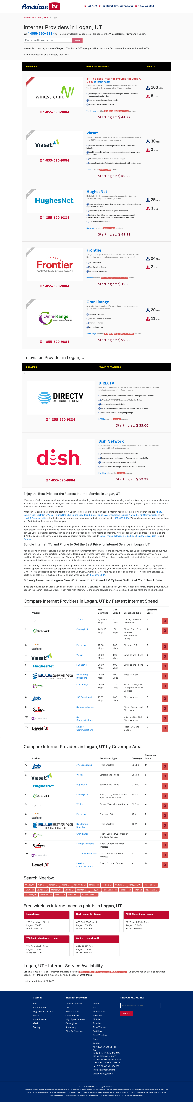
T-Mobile (97, 1015)
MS (110, 1056)
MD (118, 1053)
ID (97, 1053)
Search (77, 40)
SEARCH (126, 1013)
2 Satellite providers (118, 972)
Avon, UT (42, 885)
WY (117, 1065)
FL (115, 1046)
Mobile (96, 1019)
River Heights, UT (89, 894)
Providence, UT (151, 890)
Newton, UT (82, 890)
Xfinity (159, 511)
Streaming (71, 1027)
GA (94, 1050)
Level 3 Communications (36, 518)
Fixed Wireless (100, 1035)
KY (107, 1053)
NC (94, 1059)
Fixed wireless (143, 536)
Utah (46, 17)
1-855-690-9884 (146, 6)
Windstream (102, 81)
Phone (110, 536)
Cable (102, 536)
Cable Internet (73, 1015)
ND (98, 1059)
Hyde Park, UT (150, 885)
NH (105, 1059)
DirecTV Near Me (74, 1031)
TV (94, 1007)
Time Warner (99, 1027)
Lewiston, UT (42, 890)
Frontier (94, 250)
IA (94, 1053)
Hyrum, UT (29, 890)
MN (102, 1056)
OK (98, 1062)
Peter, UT (138, 890)
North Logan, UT (110, 890)
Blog (35, 1003)
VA (98, 1065)
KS (105, 1053)
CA (104, 1046)
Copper (27, 539)
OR (101, 1062)
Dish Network (111, 441)
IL (99, 1053)
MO (106, 1056)
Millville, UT (69, 890)
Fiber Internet (72, 1011)
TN (115, 1062)
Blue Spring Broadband (78, 515)
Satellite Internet (74, 1003)
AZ (100, 1046)
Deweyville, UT (80, 885)
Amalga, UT (30, 885)
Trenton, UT (60, 894)
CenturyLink (30, 515)
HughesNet (97, 191)
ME (94, 1056)
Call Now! (92, 6)
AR (97, 1046)
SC (108, 1062)
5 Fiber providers (86, 972)
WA (105, 1065)
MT (114, 1056)
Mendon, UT (56, 890)
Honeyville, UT (135, 885)
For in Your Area (117, 6)
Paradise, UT (125, 890)
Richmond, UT (31, 894)
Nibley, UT (95, 890)
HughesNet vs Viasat (43, 1011)
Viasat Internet (40, 1007)
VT (102, 1065)
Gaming (36, 1027)
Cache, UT (66, 885)
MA (113, 1053)
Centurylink (71, 1023)
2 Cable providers (102, 972)
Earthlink (97, 1031)
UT (95, 1065)
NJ (109, 1059)
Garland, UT (120, 885)
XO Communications (150, 515)
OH (95, 1062)
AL (94, 1046)
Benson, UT (53, 885)
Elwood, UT (94, 885)
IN (102, 1053)
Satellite (156, 536)
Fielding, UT (107, 885)
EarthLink (41, 515)
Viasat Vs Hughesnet (103, 1073)
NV (116, 1059)
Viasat (92, 132)
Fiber (132, 536)
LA (110, 1053)
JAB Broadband (112, 515)
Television (119, 536)
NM (112, 1059)
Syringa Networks (130, 515)
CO (107, 1046)
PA (105, 1062)
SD (111, 1062)
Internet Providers (32, 17)
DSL (127, 536)
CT (110, 1046)
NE (102, 1059)
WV (113, 1065)
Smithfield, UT (46, 894)
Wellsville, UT (73, 894)
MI (98, 1056)
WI (109, 1065)
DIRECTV (106, 383)
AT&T (35, 1023)
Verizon (36, 1015)
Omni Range (98, 301)
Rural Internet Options (104, 1069)
